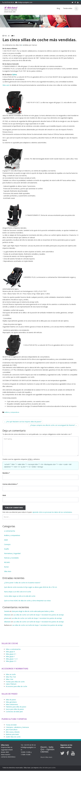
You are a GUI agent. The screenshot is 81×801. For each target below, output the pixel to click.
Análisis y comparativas (11, 412)
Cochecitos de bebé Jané (14, 712)
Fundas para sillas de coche (15, 682)
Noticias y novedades (11, 558)
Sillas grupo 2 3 (11, 661)
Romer (6, 567)
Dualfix (6, 549)
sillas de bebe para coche (47, 768)
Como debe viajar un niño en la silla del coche (19, 596)
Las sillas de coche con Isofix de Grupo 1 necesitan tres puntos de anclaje (38, 615)
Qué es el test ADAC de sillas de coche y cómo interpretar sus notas (27, 601)
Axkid (6, 540)
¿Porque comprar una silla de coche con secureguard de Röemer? (53, 425)
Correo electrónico (10, 484)
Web (4, 495)
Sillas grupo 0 (10, 652)
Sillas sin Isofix (11, 674)
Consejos (7, 544)
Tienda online (67, 8)
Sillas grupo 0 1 (11, 654)
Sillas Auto (7, 571)
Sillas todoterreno (12, 704)
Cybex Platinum (11, 684)
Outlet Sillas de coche (13, 737)
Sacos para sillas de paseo (15, 709)
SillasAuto (7, 615)
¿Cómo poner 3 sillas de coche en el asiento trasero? (22, 583)
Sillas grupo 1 (10, 656)
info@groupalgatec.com (24, 2)
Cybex (14, 75)
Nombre (6, 473)
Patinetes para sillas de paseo (16, 707)
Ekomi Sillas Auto (46, 757)
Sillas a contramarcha (13, 649)
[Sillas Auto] (11, 8)
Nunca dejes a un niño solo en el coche (17, 592)
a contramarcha (9, 531)
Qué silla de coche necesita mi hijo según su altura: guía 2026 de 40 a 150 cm (30, 587)
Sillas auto (6, 85)
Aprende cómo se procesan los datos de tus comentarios (52, 512)
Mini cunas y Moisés (13, 732)
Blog (58, 8)
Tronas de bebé (11, 725)
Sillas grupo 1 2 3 (11, 659)
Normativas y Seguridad (12, 553)
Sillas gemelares (11, 702)
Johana (6, 618)
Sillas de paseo (11, 700)
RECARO (7, 562)
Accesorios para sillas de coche (16, 686)
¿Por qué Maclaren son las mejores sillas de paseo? (22, 422)
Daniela (6, 611)
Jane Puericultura (11, 730)
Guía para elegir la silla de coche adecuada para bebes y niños (33, 611)
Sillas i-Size (9, 679)
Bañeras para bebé (12, 734)
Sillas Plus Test (11, 677)
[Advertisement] (40, 785)
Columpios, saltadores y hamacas (17, 727)
